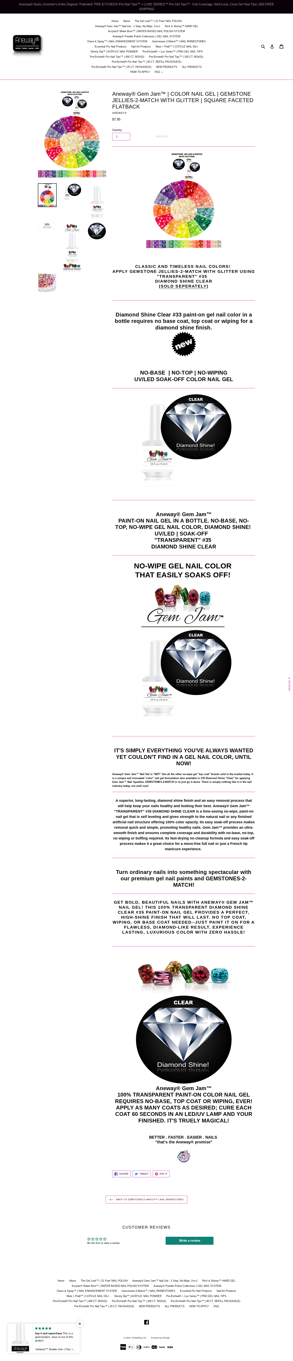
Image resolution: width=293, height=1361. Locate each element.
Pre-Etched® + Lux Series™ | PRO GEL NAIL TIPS (173, 51)
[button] (80, 1324)
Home (115, 21)
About (126, 21)
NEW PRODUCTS (166, 66)
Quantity (117, 129)
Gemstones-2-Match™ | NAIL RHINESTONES (179, 41)
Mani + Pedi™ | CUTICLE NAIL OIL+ (177, 46)
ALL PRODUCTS (192, 66)
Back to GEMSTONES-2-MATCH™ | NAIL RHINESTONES (149, 1199)
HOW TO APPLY (140, 71)
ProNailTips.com (139, 1338)
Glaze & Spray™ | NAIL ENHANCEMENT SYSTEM (117, 41)
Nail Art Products (141, 46)
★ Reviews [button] (289, 684)
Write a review (189, 1240)
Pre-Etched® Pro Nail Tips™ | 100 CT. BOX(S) (176, 56)
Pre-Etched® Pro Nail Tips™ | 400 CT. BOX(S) (117, 56)
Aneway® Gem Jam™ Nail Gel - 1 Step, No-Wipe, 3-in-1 (127, 26)
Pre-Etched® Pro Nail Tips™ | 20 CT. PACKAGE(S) (121, 66)
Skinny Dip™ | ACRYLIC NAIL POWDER (114, 51)
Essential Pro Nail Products (111, 46)
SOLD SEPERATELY (184, 286)
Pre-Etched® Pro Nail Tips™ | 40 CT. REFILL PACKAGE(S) (146, 61)
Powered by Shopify (160, 1338)
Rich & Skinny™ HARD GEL (181, 26)
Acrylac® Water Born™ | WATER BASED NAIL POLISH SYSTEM (146, 31)
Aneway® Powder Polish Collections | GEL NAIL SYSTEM (146, 36)
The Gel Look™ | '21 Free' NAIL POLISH (158, 21)
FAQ (160, 71)
